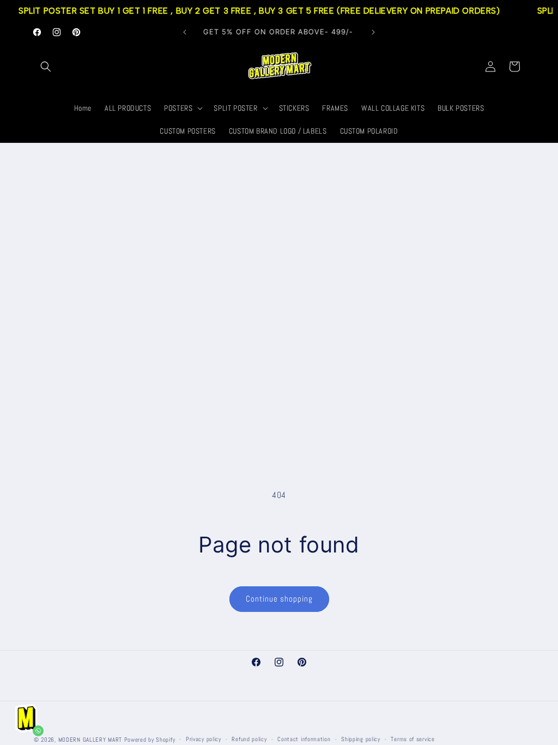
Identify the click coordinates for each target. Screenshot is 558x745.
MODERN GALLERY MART (90, 739)
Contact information (303, 739)
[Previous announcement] (185, 32)
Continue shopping (279, 598)
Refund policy (249, 739)
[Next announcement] (373, 32)
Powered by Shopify (149, 739)
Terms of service (412, 739)
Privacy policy (203, 739)
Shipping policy (360, 739)
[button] (46, 67)
